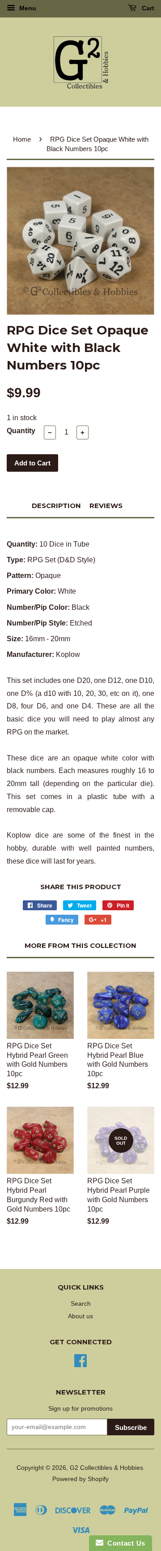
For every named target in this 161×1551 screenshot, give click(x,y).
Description (56, 505)
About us (80, 1316)
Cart (147, 8)
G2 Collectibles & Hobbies (106, 1467)
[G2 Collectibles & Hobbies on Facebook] (80, 1359)
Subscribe (131, 1427)
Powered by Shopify (80, 1479)
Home (22, 139)
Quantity (21, 430)
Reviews (106, 505)
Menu (26, 8)
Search (81, 1303)
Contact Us (124, 1543)
